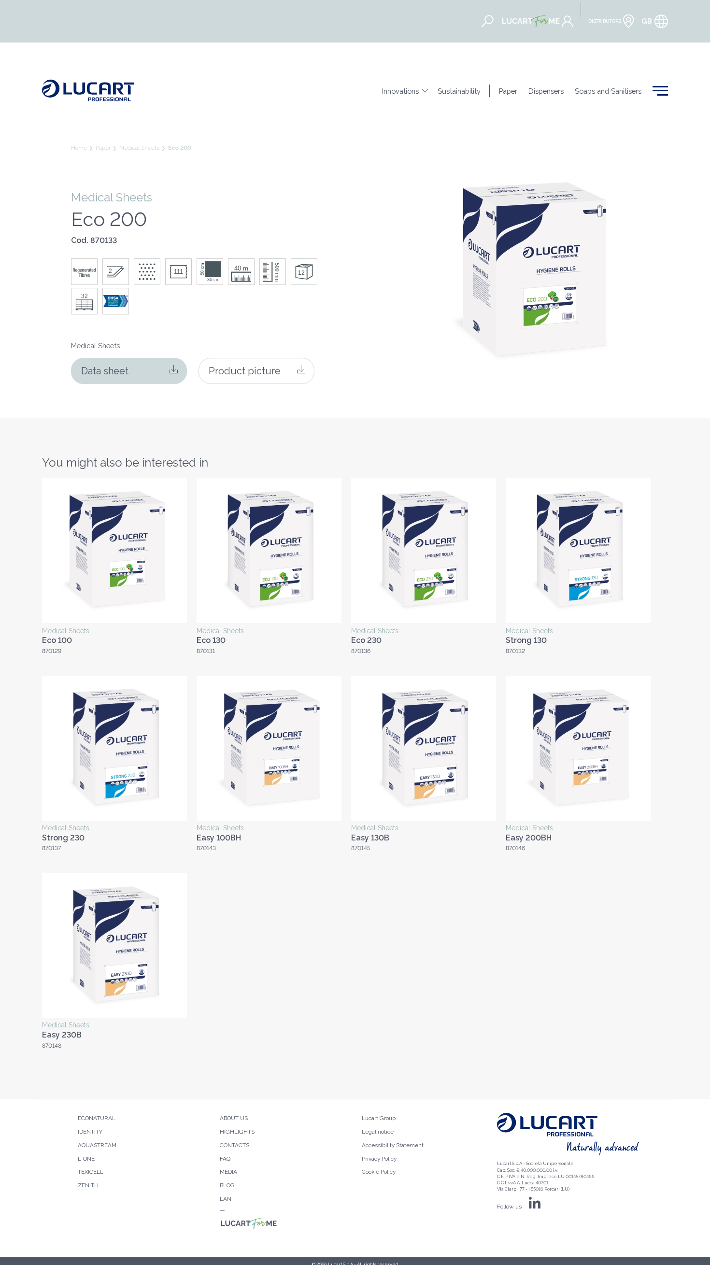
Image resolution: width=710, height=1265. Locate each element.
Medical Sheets (139, 147)
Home (79, 147)
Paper (103, 147)
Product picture (245, 371)
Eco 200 (179, 147)
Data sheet (104, 371)
